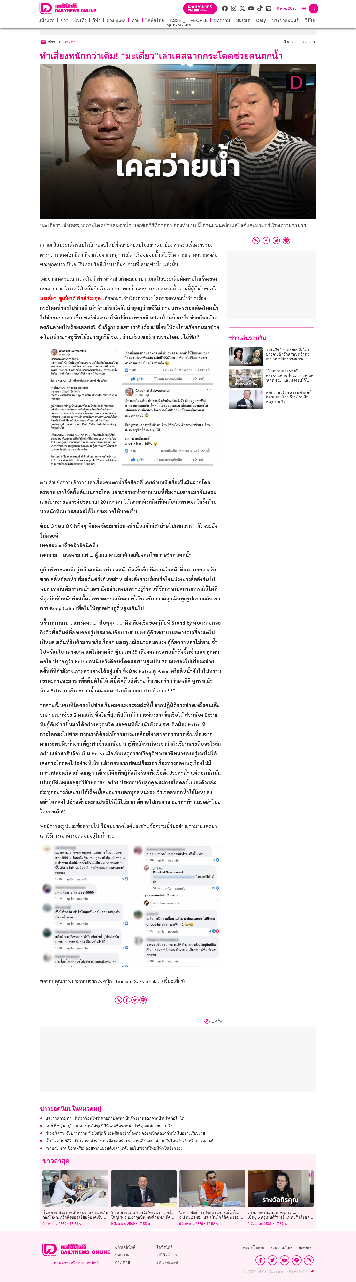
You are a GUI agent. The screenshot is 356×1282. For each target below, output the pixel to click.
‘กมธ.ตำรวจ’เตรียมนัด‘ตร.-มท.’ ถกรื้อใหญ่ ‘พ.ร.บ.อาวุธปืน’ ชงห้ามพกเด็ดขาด (142, 1217)
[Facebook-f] (260, 1260)
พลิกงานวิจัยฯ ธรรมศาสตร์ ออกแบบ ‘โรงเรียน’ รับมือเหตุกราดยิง (288, 397)
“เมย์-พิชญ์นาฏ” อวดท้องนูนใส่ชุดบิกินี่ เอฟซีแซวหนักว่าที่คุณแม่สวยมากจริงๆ (110, 1126)
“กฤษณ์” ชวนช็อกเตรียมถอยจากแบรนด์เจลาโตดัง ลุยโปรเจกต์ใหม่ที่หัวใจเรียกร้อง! (115, 1148)
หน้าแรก (46, 20)
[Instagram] (309, 1260)
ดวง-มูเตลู (116, 20)
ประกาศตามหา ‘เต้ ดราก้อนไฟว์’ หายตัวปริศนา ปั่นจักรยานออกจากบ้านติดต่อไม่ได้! (115, 1118)
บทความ (222, 20)
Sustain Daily (251, 20)
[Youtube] (284, 1260)
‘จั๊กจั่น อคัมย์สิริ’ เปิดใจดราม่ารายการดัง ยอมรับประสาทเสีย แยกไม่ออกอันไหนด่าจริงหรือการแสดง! (129, 1141)
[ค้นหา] (313, 8)
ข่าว (64, 20)
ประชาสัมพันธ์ (285, 20)
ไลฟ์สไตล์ (155, 20)
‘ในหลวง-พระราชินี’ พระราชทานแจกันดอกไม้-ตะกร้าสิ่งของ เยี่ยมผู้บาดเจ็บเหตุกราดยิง (75, 1217)
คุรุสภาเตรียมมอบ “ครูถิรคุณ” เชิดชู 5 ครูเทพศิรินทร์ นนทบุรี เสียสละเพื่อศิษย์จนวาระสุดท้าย (280, 1217)
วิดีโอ (310, 20)
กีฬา (97, 20)
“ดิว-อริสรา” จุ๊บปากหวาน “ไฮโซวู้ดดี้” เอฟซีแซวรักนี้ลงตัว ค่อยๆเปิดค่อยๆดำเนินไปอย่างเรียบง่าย (125, 1133)
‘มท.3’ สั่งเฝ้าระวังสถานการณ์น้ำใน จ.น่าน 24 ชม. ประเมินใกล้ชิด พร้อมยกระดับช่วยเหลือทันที (211, 1217)
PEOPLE (199, 20)
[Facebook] (126, 1000)
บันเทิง (80, 20)
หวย (135, 20)
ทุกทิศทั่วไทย (179, 25)
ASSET (177, 20)
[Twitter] (135, 1000)
